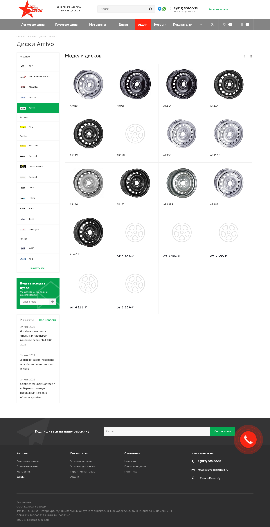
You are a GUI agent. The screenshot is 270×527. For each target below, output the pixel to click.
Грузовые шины (27, 466)
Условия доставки (82, 466)
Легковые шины (28, 461)
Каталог (22, 453)
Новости (130, 461)
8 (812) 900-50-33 (186, 8)
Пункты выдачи (135, 466)
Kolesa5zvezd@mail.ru (212, 469)
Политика (131, 471)
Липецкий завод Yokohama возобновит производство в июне (37, 364)
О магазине (132, 453)
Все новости (47, 320)
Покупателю (79, 453)
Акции (74, 476)
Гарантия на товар (83, 471)
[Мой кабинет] (212, 24)
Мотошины (24, 471)
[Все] (200, 24)
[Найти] (150, 9)
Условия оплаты (81, 461)
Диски (21, 476)
